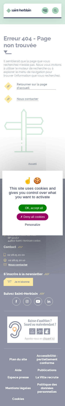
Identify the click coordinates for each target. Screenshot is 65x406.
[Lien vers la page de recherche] (55, 10)
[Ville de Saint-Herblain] (18, 11)
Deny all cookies (34, 216)
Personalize (32, 224)
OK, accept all (33, 207)
